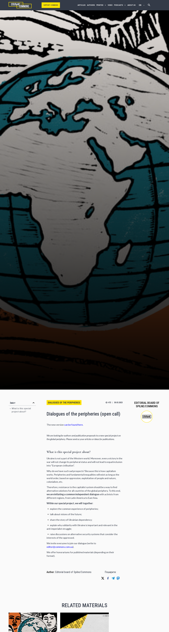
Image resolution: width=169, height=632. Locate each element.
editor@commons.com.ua (60, 546)
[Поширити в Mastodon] (118, 578)
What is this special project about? (21, 410)
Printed (99, 5)
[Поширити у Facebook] (107, 578)
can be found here (73, 424)
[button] (33, 403)
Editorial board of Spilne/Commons (73, 572)
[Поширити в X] (102, 578)
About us (131, 5)
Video (110, 5)
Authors (91, 5)
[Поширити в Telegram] (113, 578)
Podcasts (118, 5)
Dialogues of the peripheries (64, 402)
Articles (81, 5)
